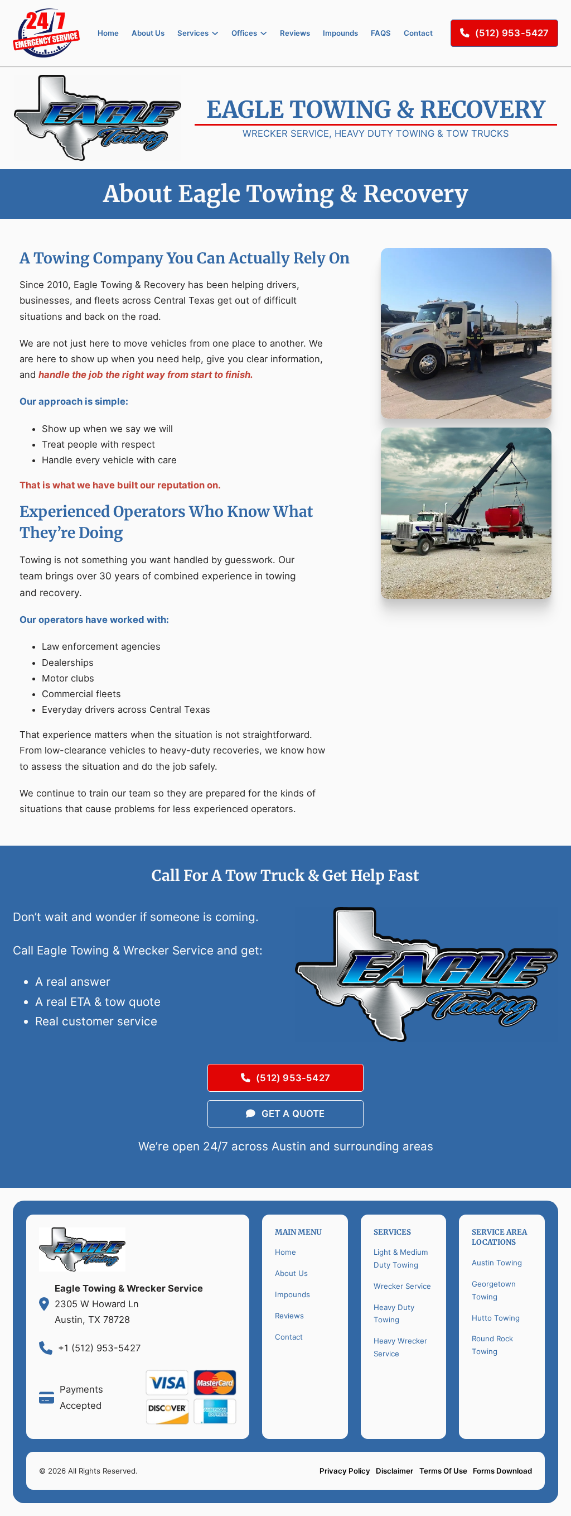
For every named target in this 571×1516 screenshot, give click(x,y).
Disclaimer (394, 1470)
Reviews (295, 32)
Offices (244, 32)
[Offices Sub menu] (263, 33)
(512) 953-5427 (512, 33)
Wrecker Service (402, 1286)
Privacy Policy (345, 1470)
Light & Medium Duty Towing (401, 1258)
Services (193, 32)
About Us (148, 32)
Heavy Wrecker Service (400, 1347)
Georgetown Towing (494, 1290)
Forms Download (502, 1470)
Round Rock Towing (492, 1345)
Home (108, 32)
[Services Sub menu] (215, 33)
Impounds (340, 32)
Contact (418, 32)
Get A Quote (293, 1113)
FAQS (381, 32)
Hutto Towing (496, 1317)
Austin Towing (497, 1262)
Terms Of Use (443, 1470)
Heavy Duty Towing (394, 1314)
